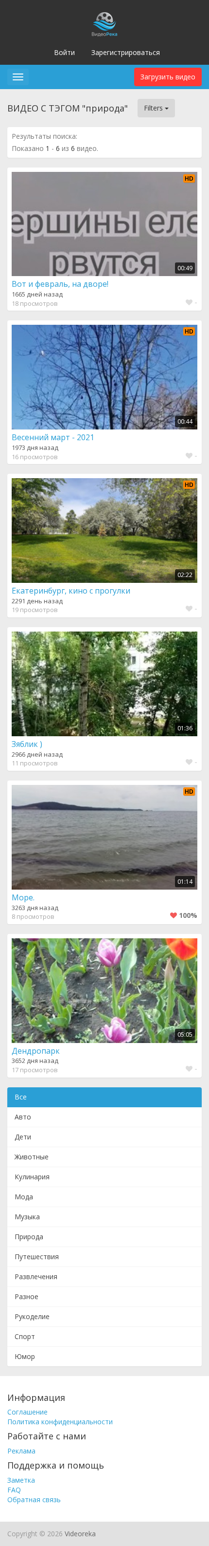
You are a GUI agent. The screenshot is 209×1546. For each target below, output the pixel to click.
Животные (32, 1156)
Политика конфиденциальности (60, 1421)
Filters (154, 107)
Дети (23, 1136)
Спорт (25, 1336)
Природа (29, 1236)
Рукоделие (32, 1316)
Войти (64, 52)
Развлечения (36, 1276)
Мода (24, 1196)
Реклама (21, 1450)
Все (21, 1096)
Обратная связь (34, 1499)
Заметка (21, 1480)
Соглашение (27, 1411)
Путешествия (37, 1256)
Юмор (25, 1356)
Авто (23, 1116)
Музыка (27, 1216)
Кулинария (32, 1176)
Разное (26, 1296)
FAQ (14, 1489)
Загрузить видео (167, 76)
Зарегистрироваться (125, 52)
